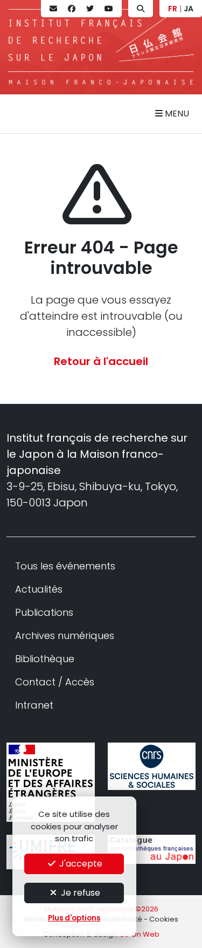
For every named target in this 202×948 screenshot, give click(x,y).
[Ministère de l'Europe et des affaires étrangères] (50, 782)
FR (172, 8)
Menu (176, 113)
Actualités (38, 589)
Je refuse (79, 893)
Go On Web (139, 934)
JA (188, 8)
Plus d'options (74, 918)
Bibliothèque (44, 658)
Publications (44, 612)
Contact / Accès (54, 682)
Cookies (163, 919)
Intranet (34, 705)
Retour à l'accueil (101, 361)
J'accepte (79, 863)
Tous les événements (65, 566)
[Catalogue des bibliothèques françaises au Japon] (152, 849)
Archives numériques (64, 635)
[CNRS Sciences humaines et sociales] (152, 767)
